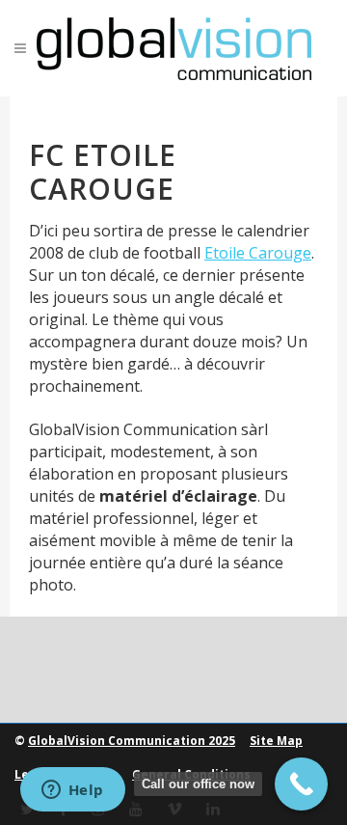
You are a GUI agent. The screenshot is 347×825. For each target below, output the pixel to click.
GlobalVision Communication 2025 (131, 740)
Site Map (276, 740)
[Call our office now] (301, 784)
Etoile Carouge (257, 252)
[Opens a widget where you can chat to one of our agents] (72, 791)
